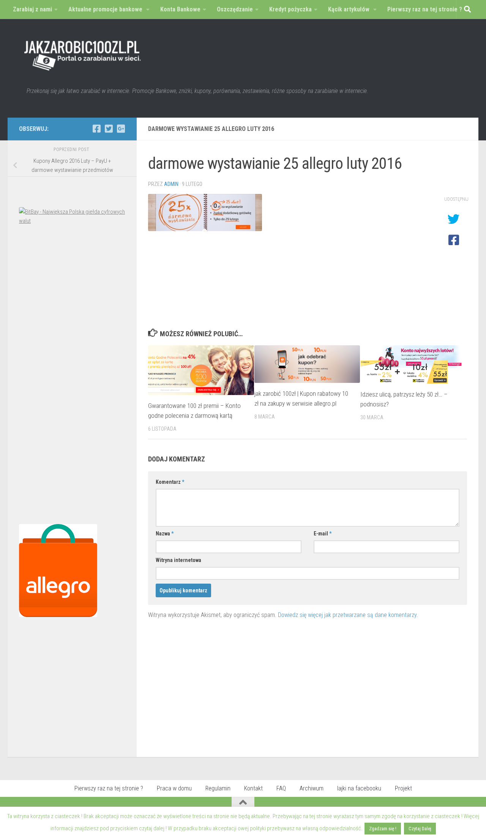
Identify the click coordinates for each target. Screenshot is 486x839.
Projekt (403, 788)
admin (171, 184)
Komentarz (170, 482)
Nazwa (165, 533)
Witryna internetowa (178, 560)
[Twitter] (108, 128)
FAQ (281, 788)
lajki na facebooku (359, 788)
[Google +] (120, 128)
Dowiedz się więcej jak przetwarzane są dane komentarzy (347, 615)
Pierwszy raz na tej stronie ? (108, 788)
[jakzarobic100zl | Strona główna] (83, 53)
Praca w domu (174, 788)
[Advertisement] (72, 376)
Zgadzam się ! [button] (382, 828)
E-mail (322, 533)
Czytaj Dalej (420, 828)
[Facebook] (96, 128)
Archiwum (311, 788)
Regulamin (217, 788)
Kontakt (253, 788)
